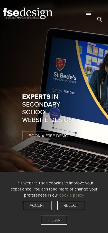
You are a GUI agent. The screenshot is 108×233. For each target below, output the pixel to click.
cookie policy (71, 195)
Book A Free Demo (48, 136)
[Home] (36, 13)
